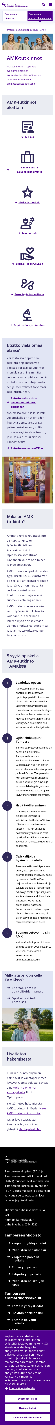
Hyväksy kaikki (27, 1408)
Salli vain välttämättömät (27, 1417)
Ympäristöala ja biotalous (29, 325)
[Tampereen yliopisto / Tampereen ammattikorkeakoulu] (17, 5)
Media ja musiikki (29, 202)
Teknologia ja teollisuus (29, 294)
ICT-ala (29, 137)
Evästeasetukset (27, 1398)
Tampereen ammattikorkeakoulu (39, 16)
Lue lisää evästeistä (22, 1388)
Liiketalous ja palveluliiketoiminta (29, 169)
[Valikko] (49, 4)
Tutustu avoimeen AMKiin (27, 448)
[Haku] (41, 4)
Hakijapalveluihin (30, 1129)
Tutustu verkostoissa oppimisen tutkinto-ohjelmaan (24, 402)
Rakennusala (29, 233)
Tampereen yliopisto (10, 16)
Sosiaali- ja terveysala (29, 263)
